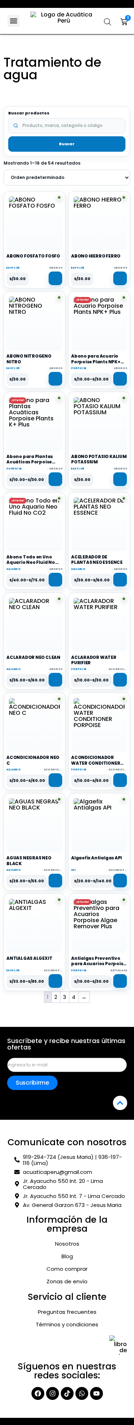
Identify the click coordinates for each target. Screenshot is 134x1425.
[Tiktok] (67, 1393)
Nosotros (67, 1243)
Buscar (66, 144)
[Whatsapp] (81, 1393)
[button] (13, 21)
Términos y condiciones (67, 1324)
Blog (67, 1256)
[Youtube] (96, 1393)
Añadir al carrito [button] (55, 278)
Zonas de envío (67, 1281)
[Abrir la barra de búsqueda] (107, 21)
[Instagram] (52, 1393)
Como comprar (67, 1269)
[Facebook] (37, 1393)
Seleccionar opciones (120, 379)
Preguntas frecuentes (67, 1312)
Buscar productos (28, 113)
